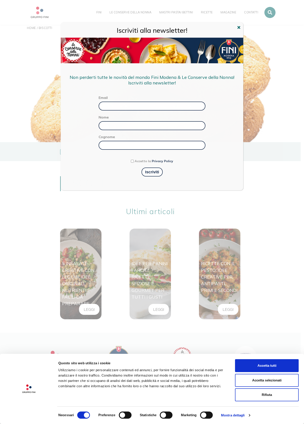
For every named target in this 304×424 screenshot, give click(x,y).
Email (103, 97)
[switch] (125, 415)
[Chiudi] (239, 28)
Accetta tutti (266, 365)
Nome (104, 117)
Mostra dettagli (233, 415)
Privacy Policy (162, 161)
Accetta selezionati (267, 380)
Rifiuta (267, 395)
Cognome (107, 137)
